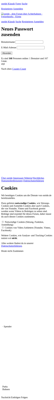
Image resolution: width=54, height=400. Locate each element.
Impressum (18, 178)
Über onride (7, 178)
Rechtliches (38, 178)
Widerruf (28, 178)
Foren (18, 3)
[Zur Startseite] (27, 16)
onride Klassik (8, 3)
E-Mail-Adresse (8, 47)
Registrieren (7, 8)
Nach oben (6, 69)
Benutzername (8, 42)
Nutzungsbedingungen (12, 180)
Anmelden (18, 8)
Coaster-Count (19, 69)
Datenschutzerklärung (33, 180)
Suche (24, 3)
